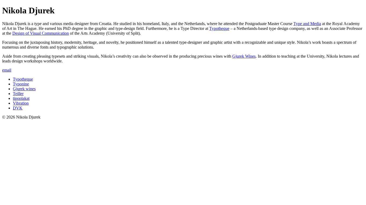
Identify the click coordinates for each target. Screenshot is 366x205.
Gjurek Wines (244, 56)
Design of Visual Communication (40, 33)
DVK (18, 108)
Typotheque (219, 28)
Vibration (21, 103)
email (6, 70)
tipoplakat (21, 98)
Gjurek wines (24, 88)
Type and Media (307, 23)
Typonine (21, 84)
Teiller (18, 93)
